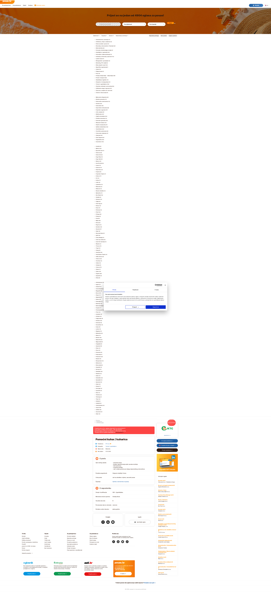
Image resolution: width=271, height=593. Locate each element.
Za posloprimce (6, 5)
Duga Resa (98, 156)
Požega (98, 214)
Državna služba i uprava (101, 43)
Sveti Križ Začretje (100, 241)
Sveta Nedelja (99, 237)
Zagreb (97, 273)
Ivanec (97, 165)
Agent (97, 284)
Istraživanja (47, 544)
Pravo (97, 73)
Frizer (97, 312)
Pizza (97, 350)
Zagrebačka (99, 139)
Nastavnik (98, 339)
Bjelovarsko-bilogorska (101, 97)
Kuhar (97, 326)
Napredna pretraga (154, 35)
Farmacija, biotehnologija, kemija (103, 50)
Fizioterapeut (99, 310)
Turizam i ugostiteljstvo (101, 84)
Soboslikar (98, 377)
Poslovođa (98, 354)
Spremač (98, 382)
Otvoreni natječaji (71, 536)
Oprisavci (98, 199)
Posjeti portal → (32, 573)
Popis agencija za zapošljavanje (74, 550)
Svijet (45, 538)
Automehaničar (99, 288)
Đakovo (98, 161)
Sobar (97, 375)
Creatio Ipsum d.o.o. (165, 536)
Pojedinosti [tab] (135, 289)
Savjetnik (98, 367)
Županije (104, 35)
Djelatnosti (95, 35)
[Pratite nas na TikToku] (128, 542)
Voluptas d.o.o (161, 510)
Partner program (26, 550)
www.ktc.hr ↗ (167, 435)
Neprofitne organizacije (101, 67)
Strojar (97, 386)
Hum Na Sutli (99, 163)
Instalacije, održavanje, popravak (104, 56)
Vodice (97, 263)
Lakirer (97, 329)
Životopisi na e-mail (94, 542)
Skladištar (98, 371)
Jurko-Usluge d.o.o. (163, 500)
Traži (170, 23)
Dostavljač (98, 301)
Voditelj (97, 403)
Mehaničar (98, 333)
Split (97, 235)
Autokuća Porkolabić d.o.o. (167, 568)
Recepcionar (99, 360)
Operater (98, 346)
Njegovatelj (98, 341)
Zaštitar (98, 409)
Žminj (97, 277)
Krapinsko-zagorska (101, 109)
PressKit (24, 544)
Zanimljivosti (47, 546)
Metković (98, 188)
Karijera (30, 5)
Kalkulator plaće (40, 5)
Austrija (98, 146)
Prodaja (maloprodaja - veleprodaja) (104, 75)
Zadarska (98, 135)
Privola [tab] (114, 289)
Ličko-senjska (99, 112)
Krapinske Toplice (100, 173)
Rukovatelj (98, 365)
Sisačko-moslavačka (101, 124)
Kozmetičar (98, 324)
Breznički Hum (99, 150)
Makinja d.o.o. (165, 562)
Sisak (97, 231)
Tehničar (98, 394)
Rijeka (97, 220)
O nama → (123, 573)
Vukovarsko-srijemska (101, 133)
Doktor (97, 299)
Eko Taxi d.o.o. (161, 505)
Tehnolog (98, 396)
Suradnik (98, 390)
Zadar (97, 271)
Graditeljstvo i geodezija (101, 52)
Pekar (97, 348)
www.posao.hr (119, 432)
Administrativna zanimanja (102, 39)
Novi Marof (98, 195)
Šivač (97, 392)
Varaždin (98, 252)
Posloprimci (99, 421)
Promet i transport (100, 77)
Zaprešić (98, 275)
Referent (98, 363)
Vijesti (24, 5)
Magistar (98, 331)
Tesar (97, 399)
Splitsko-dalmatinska (101, 126)
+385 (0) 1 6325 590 (120, 569)
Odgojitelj (98, 343)
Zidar (97, 413)
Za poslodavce (17, 5)
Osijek (97, 201)
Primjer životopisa (71, 548)
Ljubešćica (98, 184)
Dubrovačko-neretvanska (102, 101)
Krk (97, 178)
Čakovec (98, 152)
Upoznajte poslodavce (72, 544)
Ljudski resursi (99, 58)
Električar (98, 303)
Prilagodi (134, 307)
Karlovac (98, 167)
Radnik (97, 358)
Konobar (98, 320)
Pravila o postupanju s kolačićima (30, 542)
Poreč (97, 212)
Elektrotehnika (99, 48)
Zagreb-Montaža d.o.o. (166, 486)
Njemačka (98, 193)
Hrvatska (46, 536)
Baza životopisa (93, 538)
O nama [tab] (157, 289)
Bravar (97, 293)
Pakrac (97, 205)
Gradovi (111, 35)
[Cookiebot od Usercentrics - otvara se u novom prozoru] (156, 285)
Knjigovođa (98, 318)
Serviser (98, 369)
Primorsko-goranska (101, 120)
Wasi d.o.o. (162, 558)
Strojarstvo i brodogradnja (102, 82)
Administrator (99, 282)
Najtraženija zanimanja (121, 35)
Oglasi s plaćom (173, 35)
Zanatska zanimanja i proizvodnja (104, 86)
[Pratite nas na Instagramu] (123, 542)
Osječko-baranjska (100, 116)
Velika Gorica (99, 256)
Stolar (97, 384)
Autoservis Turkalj (167, 546)
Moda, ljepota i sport (101, 65)
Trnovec (98, 246)
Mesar (97, 335)
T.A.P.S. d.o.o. (167, 531)
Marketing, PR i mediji (101, 62)
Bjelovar (98, 148)
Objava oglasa (93, 536)
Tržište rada (47, 540)
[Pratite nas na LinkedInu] (119, 542)
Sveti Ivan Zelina (100, 239)
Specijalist (98, 380)
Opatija (97, 197)
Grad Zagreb (99, 137)
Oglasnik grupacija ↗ (27, 553)
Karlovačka (98, 105)
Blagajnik (98, 290)
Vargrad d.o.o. (166, 552)
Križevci (98, 176)
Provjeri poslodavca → (167, 450)
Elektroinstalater (100, 305)
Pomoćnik (98, 352)
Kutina (97, 180)
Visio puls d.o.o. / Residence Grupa (166, 481)
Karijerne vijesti (93, 544)
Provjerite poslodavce (72, 542)
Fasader (98, 307)
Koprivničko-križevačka (101, 107)
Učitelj (97, 401)
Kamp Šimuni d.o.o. (162, 573)
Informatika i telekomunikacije (103, 54)
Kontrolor (98, 322)
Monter (97, 337)
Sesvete (98, 229)
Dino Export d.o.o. (164, 515)
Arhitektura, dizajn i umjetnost (103, 41)
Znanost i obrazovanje (101, 92)
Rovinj (97, 222)
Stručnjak (98, 388)
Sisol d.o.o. (161, 519)
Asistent (98, 286)
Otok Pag (98, 203)
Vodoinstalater (99, 405)
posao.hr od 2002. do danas (28, 546)
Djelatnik (98, 297)
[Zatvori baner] (165, 285)
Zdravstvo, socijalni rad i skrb (103, 90)
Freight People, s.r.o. (167, 525)
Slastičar (98, 373)
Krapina (98, 171)
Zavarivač (98, 411)
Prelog (97, 216)
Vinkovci (98, 258)
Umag (97, 250)
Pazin (97, 207)
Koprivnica (98, 169)
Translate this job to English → (168, 445)
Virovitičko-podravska (101, 131)
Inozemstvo (98, 141)
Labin (97, 182)
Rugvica (98, 224)
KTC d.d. (108, 443)
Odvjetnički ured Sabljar (165, 541)
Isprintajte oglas (141, 522)
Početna (98, 420)
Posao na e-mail (71, 540)
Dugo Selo (98, 159)
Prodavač (98, 356)
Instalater (98, 314)
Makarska (98, 186)
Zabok (97, 269)
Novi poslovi (164, 35)
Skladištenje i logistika (101, 79)
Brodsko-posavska (100, 99)
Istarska (98, 103)
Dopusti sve (156, 307)
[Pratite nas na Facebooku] (114, 542)
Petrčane (98, 210)
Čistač (97, 295)
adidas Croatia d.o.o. (165, 495)
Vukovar (98, 267)
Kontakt (24, 536)
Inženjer (98, 316)
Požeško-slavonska (100, 118)
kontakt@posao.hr (119, 568)
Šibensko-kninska (100, 122)
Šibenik (97, 243)
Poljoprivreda (99, 71)
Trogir (97, 248)
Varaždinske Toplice (101, 254)
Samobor (98, 226)
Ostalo (97, 69)
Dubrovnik (98, 154)
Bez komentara (48, 548)
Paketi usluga (93, 540)
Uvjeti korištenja (25, 538)
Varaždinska (99, 129)
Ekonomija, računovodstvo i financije (104, 46)
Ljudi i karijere (47, 542)
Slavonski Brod (99, 233)
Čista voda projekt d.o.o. (164, 491)
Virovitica (98, 260)
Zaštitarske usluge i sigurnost (103, 88)
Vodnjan (98, 265)
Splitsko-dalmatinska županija (121, 481)
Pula (97, 218)
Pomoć (23, 548)
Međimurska (99, 114)
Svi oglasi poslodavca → (167, 440)
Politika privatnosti (26, 540)
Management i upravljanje (102, 60)
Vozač (97, 407)
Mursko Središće (100, 190)
